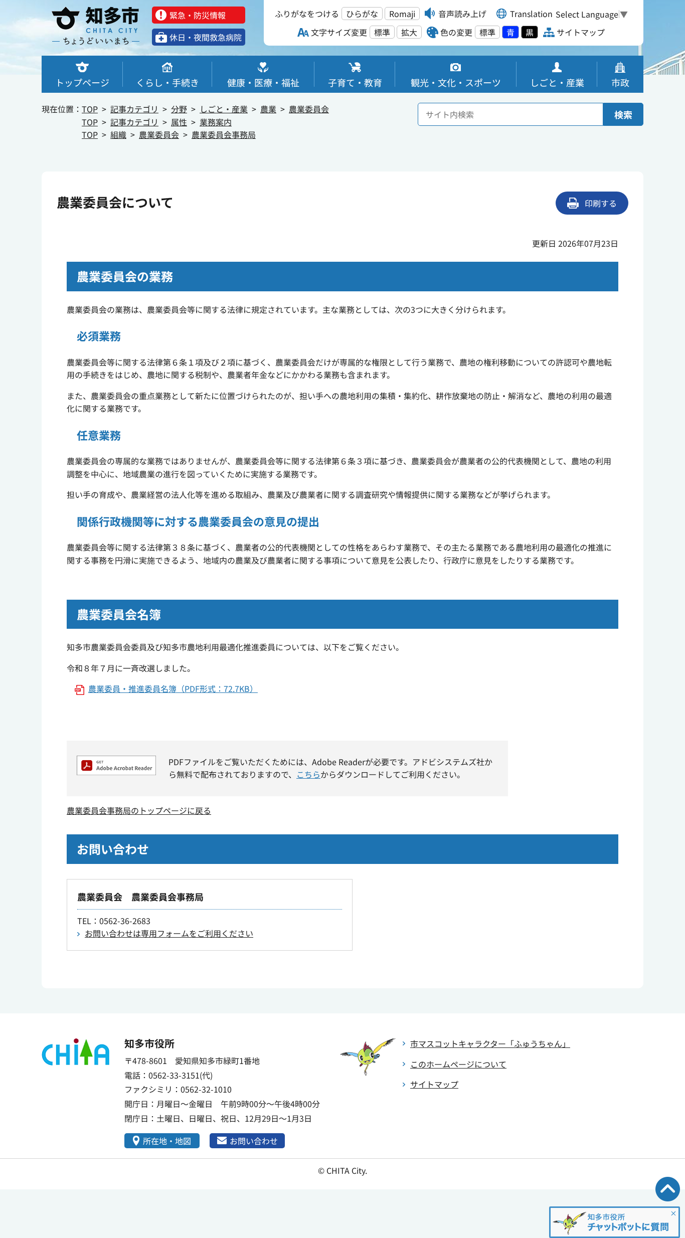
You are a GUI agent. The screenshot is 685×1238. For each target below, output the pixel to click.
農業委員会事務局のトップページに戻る (139, 810)
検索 (623, 114)
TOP (90, 109)
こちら (308, 774)
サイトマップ (434, 1084)
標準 (382, 32)
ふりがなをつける (307, 14)
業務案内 (216, 122)
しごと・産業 (224, 109)
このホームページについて (458, 1064)
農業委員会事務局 (224, 134)
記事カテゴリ (134, 109)
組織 (118, 134)
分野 (179, 109)
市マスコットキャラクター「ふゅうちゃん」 (490, 1043)
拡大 (409, 32)
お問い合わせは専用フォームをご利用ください (169, 933)
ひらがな (362, 14)
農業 (268, 109)
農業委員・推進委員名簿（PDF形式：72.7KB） (173, 688)
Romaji (402, 14)
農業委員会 (309, 109)
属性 (179, 122)
